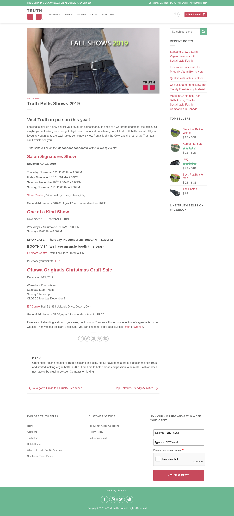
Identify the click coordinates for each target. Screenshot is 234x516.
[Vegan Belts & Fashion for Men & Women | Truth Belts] (35, 14)
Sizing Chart (109, 15)
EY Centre (33, 306)
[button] (195, 15)
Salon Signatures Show (51, 156)
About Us (32, 431)
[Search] (177, 14)
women (138, 326)
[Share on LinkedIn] (106, 338)
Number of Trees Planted (40, 456)
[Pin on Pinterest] (99, 338)
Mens (67, 15)
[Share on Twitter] (87, 338)
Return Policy (96, 431)
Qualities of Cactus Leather (186, 78)
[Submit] (203, 31)
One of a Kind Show (48, 211)
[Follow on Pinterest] (129, 499)
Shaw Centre (35, 195)
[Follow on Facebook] (104, 499)
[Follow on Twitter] (121, 499)
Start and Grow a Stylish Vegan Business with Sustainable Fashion (184, 56)
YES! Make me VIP (178, 475)
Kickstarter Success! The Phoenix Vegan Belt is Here (187, 69)
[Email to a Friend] (93, 338)
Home (30, 425)
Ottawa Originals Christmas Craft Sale (69, 270)
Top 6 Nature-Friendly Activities (134, 388)
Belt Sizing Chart (98, 438)
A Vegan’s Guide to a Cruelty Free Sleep (57, 388)
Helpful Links (34, 444)
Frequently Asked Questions (104, 425)
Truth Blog (34, 98)
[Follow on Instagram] (113, 499)
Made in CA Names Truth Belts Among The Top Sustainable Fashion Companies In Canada (185, 102)
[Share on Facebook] (81, 338)
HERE (58, 261)
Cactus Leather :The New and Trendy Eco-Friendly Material (188, 87)
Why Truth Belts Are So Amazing (44, 450)
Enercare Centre (37, 253)
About (93, 15)
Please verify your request (168, 449)
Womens (53, 15)
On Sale (81, 15)
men (127, 326)
